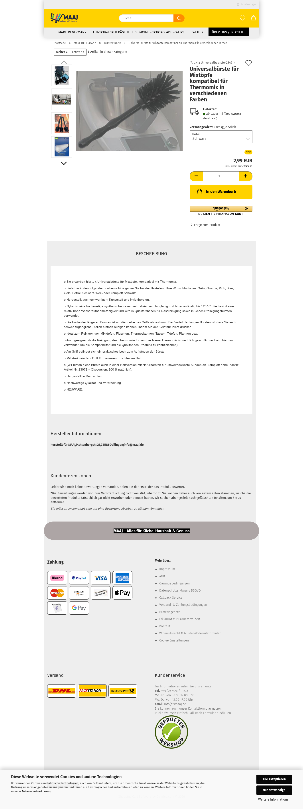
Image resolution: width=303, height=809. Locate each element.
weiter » (62, 52)
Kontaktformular (199, 708)
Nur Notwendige (274, 790)
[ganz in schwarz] (129, 111)
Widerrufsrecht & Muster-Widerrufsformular (190, 633)
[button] (253, 18)
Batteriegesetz (169, 612)
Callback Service (171, 598)
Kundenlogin (247, 4)
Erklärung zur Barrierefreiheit (179, 619)
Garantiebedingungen (174, 583)
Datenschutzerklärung (36, 791)
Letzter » (78, 52)
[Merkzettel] (242, 18)
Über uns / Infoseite (228, 32)
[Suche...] (179, 18)
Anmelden (157, 509)
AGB (162, 576)
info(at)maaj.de (175, 704)
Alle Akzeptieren (274, 779)
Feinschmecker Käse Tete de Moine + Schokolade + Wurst (139, 32)
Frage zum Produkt (207, 225)
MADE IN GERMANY (72, 32)
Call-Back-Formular (202, 713)
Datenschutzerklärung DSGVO (180, 590)
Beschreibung (151, 253)
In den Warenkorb (221, 191)
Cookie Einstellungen (174, 640)
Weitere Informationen (274, 799)
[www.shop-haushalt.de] (64, 18)
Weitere (199, 32)
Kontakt (164, 626)
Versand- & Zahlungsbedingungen (183, 605)
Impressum (167, 569)
